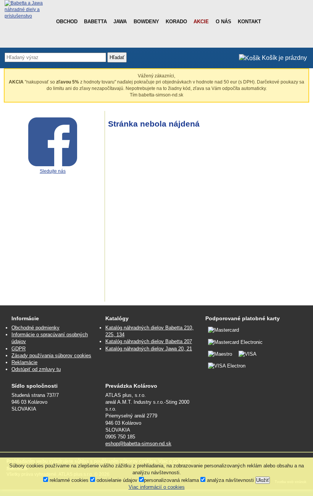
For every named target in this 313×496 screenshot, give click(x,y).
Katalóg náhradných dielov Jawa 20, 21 (148, 349)
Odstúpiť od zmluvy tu (36, 369)
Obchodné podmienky (35, 328)
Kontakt (249, 21)
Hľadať (117, 57)
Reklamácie (24, 362)
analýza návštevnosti (229, 480)
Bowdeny (146, 21)
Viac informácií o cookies (157, 487)
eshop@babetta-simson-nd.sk (138, 443)
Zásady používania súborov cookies (51, 355)
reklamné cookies (68, 480)
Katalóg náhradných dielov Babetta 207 (148, 341)
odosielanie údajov (116, 480)
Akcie (201, 21)
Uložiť (262, 480)
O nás (223, 21)
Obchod (66, 21)
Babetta (95, 21)
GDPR (18, 349)
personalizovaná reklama (171, 480)
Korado (176, 21)
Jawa (120, 21)
